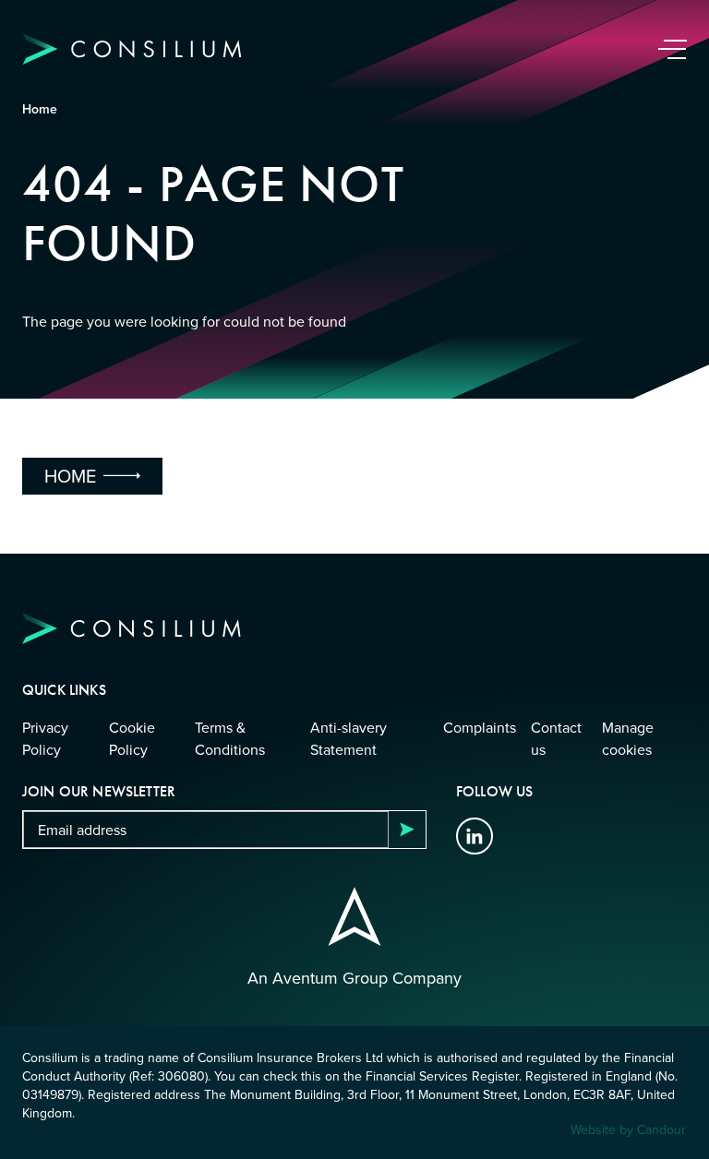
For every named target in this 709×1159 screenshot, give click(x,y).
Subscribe (407, 829)
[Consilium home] (132, 49)
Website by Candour (628, 1129)
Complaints (479, 727)
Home (39, 109)
